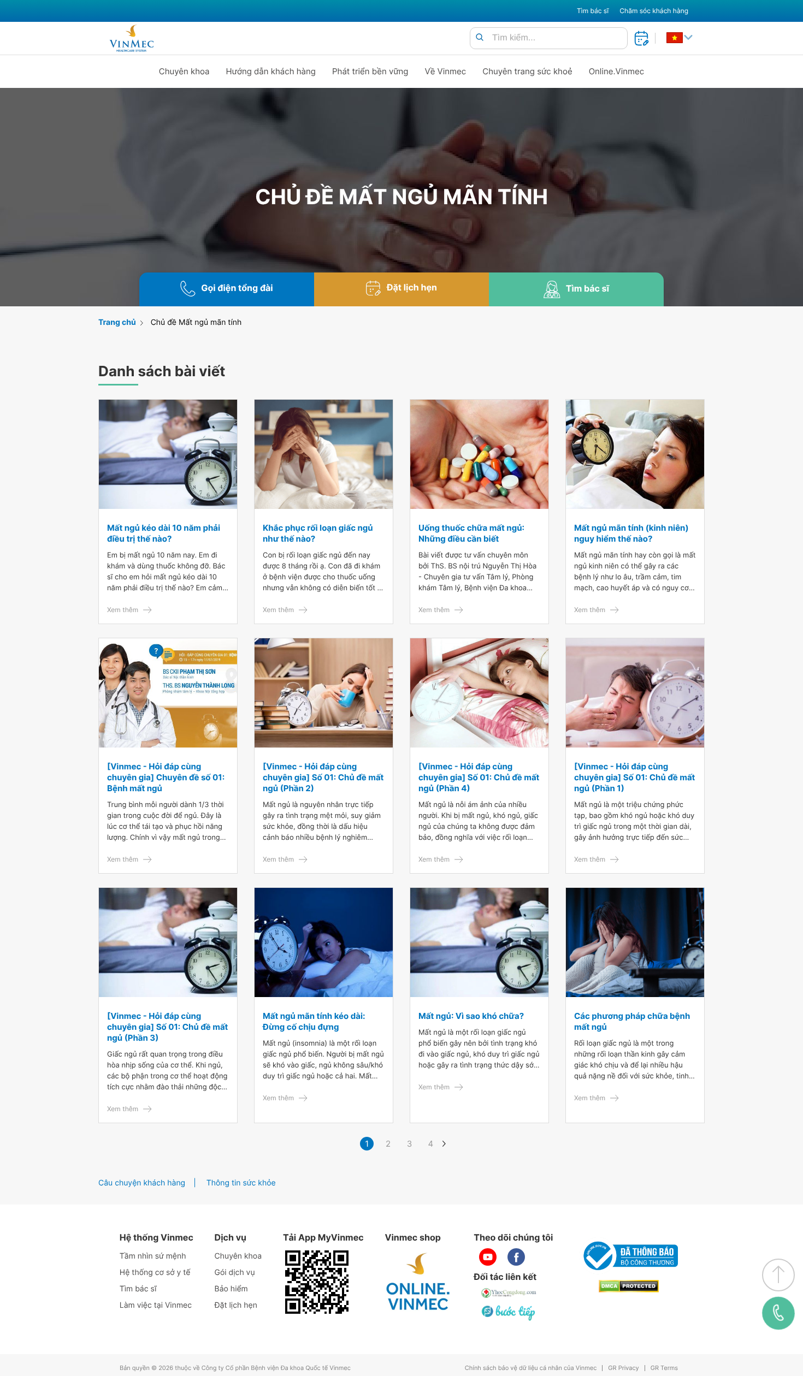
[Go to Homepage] (131, 38)
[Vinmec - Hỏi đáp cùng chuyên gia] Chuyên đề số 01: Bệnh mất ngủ (166, 777)
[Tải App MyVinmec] (317, 1282)
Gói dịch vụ (235, 1272)
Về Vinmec (446, 71)
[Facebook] (516, 1257)
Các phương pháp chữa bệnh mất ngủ (632, 1021)
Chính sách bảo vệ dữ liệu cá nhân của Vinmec (531, 1368)
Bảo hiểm (231, 1289)
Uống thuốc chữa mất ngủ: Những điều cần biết (471, 533)
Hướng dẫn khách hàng (271, 71)
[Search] (479, 38)
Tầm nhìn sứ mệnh (153, 1256)
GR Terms (664, 1368)
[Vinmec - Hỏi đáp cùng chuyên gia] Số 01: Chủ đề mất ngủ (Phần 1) (634, 777)
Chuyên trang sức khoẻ (527, 71)
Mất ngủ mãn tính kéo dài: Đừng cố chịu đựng (314, 1021)
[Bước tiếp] (509, 1312)
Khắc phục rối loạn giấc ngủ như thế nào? (318, 533)
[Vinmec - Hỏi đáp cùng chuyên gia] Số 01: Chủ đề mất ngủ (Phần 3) (167, 1027)
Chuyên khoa (184, 71)
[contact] (778, 1313)
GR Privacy (623, 1368)
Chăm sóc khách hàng (653, 11)
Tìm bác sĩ (593, 11)
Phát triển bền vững (370, 71)
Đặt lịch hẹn (236, 1305)
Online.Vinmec (617, 71)
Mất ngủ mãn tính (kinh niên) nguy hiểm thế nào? (631, 533)
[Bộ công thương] (629, 1255)
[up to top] (778, 1275)
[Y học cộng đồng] (509, 1293)
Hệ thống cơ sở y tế (155, 1272)
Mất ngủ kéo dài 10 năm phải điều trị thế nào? (163, 533)
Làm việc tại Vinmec (156, 1305)
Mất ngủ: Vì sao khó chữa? (471, 1016)
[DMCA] (629, 1286)
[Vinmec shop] (418, 1282)
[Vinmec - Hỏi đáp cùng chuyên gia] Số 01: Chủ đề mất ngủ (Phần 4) (478, 777)
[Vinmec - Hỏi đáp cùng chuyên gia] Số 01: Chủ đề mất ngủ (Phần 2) (323, 777)
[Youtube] (488, 1257)
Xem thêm (122, 610)
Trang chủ (117, 322)
